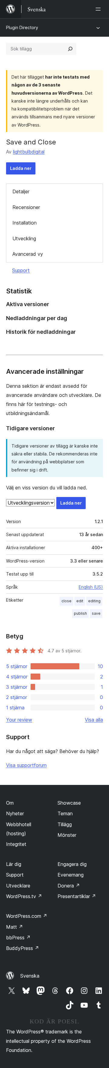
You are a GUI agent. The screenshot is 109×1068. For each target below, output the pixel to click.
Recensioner (26, 207)
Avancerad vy (27, 254)
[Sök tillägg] (70, 49)
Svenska (29, 976)
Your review (19, 720)
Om (10, 803)
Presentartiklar (77, 896)
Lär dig (13, 864)
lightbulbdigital (29, 152)
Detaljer (20, 191)
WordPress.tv (24, 896)
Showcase (69, 803)
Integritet (16, 844)
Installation (24, 223)
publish (80, 613)
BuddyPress (22, 948)
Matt (14, 927)
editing (94, 601)
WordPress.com (26, 916)
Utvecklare (18, 886)
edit (79, 601)
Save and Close (31, 142)
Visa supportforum (26, 765)
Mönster (67, 835)
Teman (65, 813)
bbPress (18, 937)
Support (21, 270)
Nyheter (15, 813)
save (96, 613)
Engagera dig (72, 864)
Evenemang (71, 875)
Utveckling (24, 238)
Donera (69, 886)
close (66, 601)
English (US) (91, 587)
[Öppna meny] (99, 9)
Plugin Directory (22, 27)
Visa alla (94, 720)
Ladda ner (20, 168)
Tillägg (65, 824)
